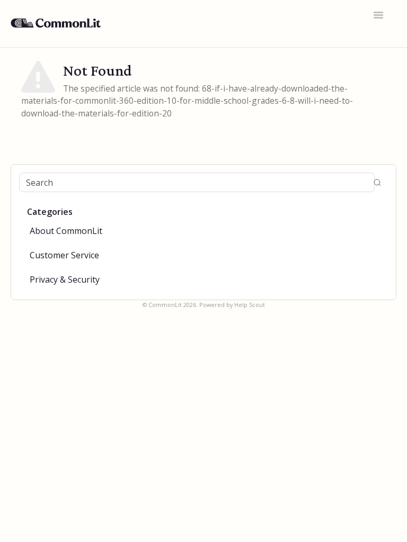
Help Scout (249, 305)
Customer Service (64, 255)
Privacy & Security (65, 279)
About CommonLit (66, 231)
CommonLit (165, 305)
